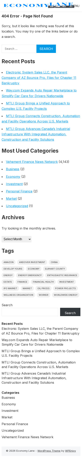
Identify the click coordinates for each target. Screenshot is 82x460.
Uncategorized (17, 206)
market (27, 288)
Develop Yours (13, 268)
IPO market (10, 288)
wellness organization (18, 295)
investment (66, 281)
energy (8, 275)
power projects (65, 288)
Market (11, 199)
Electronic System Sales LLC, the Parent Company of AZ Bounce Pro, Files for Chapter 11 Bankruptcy (39, 77)
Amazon (9, 262)
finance (22, 281)
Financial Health (43, 281)
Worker (43, 295)
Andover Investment (32, 262)
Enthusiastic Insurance (62, 275)
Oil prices (43, 288)
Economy (13, 177)
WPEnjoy (70, 450)
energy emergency (30, 275)
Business (12, 169)
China (54, 262)
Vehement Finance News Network (32, 162)
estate (8, 281)
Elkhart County (55, 268)
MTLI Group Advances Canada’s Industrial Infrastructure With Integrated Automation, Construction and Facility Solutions (36, 134)
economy (33, 268)
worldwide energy (65, 295)
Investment (14, 184)
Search (7, 305)
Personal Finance (19, 191)
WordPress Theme (49, 450)
